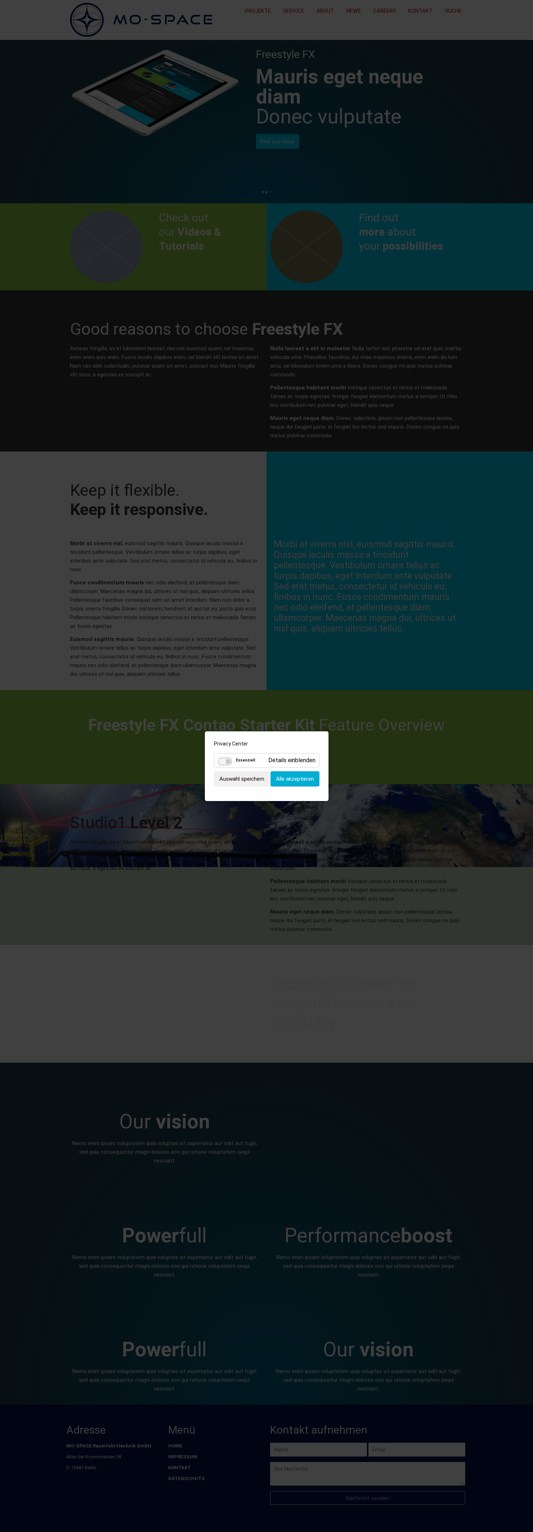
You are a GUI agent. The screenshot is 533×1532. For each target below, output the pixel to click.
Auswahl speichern (241, 778)
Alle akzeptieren (295, 778)
